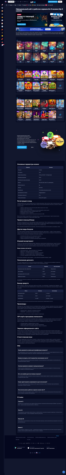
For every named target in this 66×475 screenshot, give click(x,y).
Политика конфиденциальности (40, 437)
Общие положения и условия (20, 437)
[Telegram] (34, 452)
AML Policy (17, 439)
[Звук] (39, 452)
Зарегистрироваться (53, 1)
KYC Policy (28, 439)
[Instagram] (30, 452)
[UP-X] (33, 2)
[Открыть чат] (63, 472)
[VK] (32, 452)
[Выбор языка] (6, 1)
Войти (60, 1)
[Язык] (36, 452)
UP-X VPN (12, 1)
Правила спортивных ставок (52, 437)
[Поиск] (6, 5)
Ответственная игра (30, 437)
